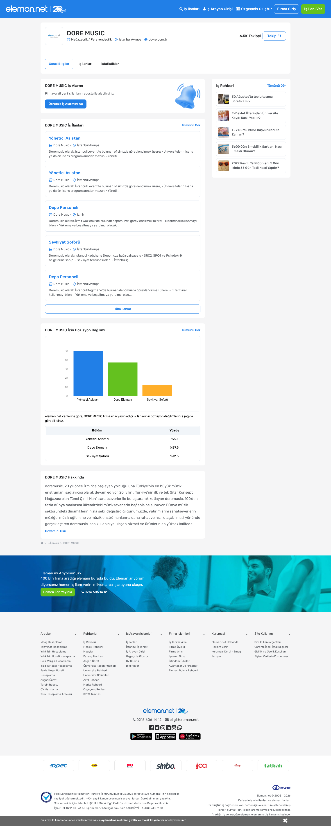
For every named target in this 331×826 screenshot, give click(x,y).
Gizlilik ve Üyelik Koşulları (270, 651)
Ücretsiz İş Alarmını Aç (66, 104)
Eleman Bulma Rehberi (183, 670)
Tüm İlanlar (122, 309)
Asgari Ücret (49, 680)
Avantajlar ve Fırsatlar (183, 665)
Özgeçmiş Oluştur (256, 9)
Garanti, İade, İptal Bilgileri (271, 646)
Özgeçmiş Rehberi (94, 689)
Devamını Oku (55, 531)
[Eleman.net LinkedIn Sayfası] (168, 727)
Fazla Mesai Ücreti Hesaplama (52, 673)
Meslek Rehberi (93, 646)
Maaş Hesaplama (51, 642)
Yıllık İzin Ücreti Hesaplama (58, 656)
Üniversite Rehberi (95, 670)
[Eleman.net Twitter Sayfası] (157, 727)
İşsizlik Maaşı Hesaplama (56, 665)
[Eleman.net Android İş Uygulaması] (141, 736)
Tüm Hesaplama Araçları (56, 694)
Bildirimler (132, 665)
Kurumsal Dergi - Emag (226, 651)
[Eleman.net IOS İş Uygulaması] (165, 736)
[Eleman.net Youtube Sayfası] (174, 727)
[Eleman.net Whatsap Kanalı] (179, 727)
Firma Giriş (286, 9)
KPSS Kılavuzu (92, 694)
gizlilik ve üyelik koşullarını (146, 820)
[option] (58, 766)
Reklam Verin (220, 646)
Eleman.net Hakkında (225, 642)
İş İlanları (191, 9)
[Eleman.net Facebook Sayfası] (151, 727)
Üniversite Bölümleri (96, 675)
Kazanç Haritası (93, 656)
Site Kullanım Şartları (267, 642)
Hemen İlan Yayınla (57, 592)
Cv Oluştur (132, 661)
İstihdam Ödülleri (179, 661)
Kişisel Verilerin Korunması (271, 656)
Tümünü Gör (191, 125)
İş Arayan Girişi (219, 9)
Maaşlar (88, 651)
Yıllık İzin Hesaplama (53, 651)
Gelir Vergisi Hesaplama (56, 661)
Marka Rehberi (92, 684)
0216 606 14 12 (95, 592)
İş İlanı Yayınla (178, 642)
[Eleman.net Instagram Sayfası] (162, 727)
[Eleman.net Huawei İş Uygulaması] (190, 736)
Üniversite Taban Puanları (99, 665)
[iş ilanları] (36, 9)
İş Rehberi (89, 642)
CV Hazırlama (49, 689)
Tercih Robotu (49, 684)
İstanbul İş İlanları (137, 646)
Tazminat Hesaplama (54, 646)
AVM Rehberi (91, 680)
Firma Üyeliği (177, 646)
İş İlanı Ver (313, 9)
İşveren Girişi (177, 656)
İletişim (216, 656)
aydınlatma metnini (114, 820)
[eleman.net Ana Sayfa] (42, 543)
